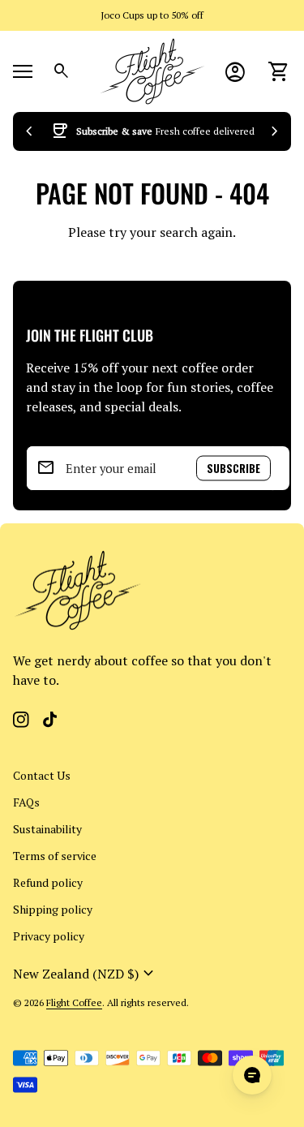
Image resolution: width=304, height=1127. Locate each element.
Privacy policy (48, 936)
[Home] (152, 70)
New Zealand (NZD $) (85, 973)
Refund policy (48, 882)
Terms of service (54, 855)
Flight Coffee (74, 1002)
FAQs (26, 802)
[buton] (85, 973)
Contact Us (42, 775)
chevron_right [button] (275, 131)
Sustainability (47, 829)
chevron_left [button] (29, 131)
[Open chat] (252, 1075)
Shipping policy (52, 909)
